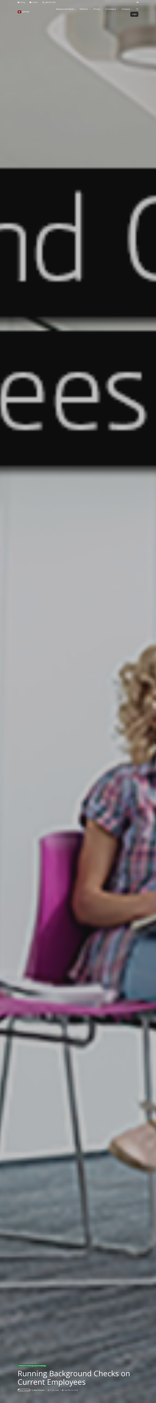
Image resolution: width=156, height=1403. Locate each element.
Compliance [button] (110, 9)
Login (134, 14)
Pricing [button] (96, 9)
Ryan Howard (39, 1390)
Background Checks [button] (65, 9)
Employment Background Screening (32, 1366)
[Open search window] (137, 9)
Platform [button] (84, 9)
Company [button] (126, 9)
